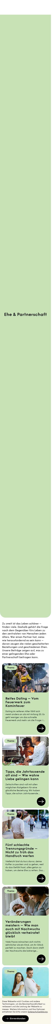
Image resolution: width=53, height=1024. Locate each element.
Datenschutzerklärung (38, 1012)
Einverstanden (17, 1018)
